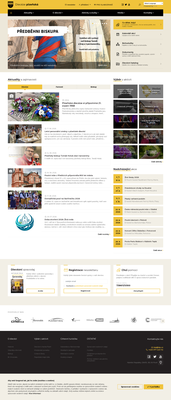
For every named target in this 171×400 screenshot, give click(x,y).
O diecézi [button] (57, 13)
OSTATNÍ (91, 339)
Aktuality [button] (28, 13)
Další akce (157, 250)
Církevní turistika (69, 339)
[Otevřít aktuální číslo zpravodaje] (17, 284)
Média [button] (120, 13)
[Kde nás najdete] (160, 362)
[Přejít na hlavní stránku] (23, 4)
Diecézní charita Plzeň (42, 347)
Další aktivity (156, 162)
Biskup (10, 354)
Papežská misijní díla (42, 357)
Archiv (40, 291)
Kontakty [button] (148, 13)
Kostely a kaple (66, 357)
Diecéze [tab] (25, 87)
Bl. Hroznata (12, 357)
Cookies (90, 350)
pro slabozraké (104, 5)
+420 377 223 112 (155, 350)
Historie (11, 347)
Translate (161, 6)
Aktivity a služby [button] (89, 13)
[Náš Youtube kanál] (129, 4)
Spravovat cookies (130, 387)
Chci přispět (138, 291)
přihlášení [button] (84, 5)
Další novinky (103, 234)
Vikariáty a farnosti (14, 350)
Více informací (35, 393)
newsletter (71, 5)
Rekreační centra (67, 354)
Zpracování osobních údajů (97, 347)
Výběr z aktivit (41, 339)
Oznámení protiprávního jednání (96, 354)
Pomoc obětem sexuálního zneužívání (97, 360)
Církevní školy (39, 354)
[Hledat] (139, 4)
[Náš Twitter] (125, 4)
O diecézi (12, 339)
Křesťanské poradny (41, 350)
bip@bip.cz (158, 347)
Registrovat (85, 291)
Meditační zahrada (68, 350)
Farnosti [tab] (59, 87)
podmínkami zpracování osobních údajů (89, 286)
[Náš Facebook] (122, 4)
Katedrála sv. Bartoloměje (70, 347)
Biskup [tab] (94, 87)
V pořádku (154, 387)
